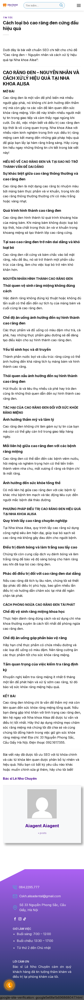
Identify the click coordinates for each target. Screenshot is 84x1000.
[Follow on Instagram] (19, 919)
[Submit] (61, 5)
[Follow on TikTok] (24, 919)
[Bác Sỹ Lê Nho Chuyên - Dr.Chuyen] (10, 5)
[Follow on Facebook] (15, 919)
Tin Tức (8, 17)
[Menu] (78, 5)
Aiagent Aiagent (42, 825)
